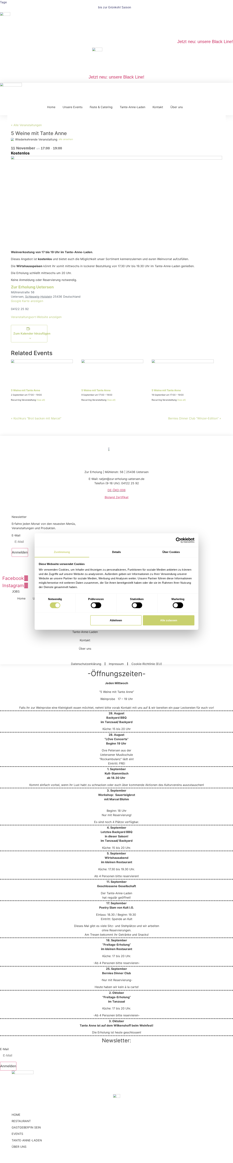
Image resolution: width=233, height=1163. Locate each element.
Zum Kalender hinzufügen (31, 333)
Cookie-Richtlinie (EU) (146, 664)
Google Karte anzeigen (27, 301)
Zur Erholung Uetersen (32, 287)
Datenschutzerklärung (86, 664)
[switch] (96, 605)
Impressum (116, 664)
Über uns (176, 107)
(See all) (40, 400)
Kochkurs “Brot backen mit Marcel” (36, 418)
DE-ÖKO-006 (117, 490)
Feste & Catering (101, 107)
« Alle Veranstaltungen (26, 125)
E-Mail (16, 535)
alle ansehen (66, 139)
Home (51, 107)
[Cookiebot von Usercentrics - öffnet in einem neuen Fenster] (178, 540)
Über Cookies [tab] (171, 552)
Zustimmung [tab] (62, 552)
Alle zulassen (168, 620)
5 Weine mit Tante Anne (25, 390)
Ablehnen (116, 620)
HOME (16, 1114)
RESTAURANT (21, 1121)
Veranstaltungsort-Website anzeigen (36, 317)
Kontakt (158, 107)
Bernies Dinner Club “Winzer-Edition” (194, 418)
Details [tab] (116, 552)
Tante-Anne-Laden (132, 107)
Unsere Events (72, 107)
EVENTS (17, 1134)
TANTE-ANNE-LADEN (27, 1140)
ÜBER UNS (19, 1146)
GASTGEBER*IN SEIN (26, 1127)
